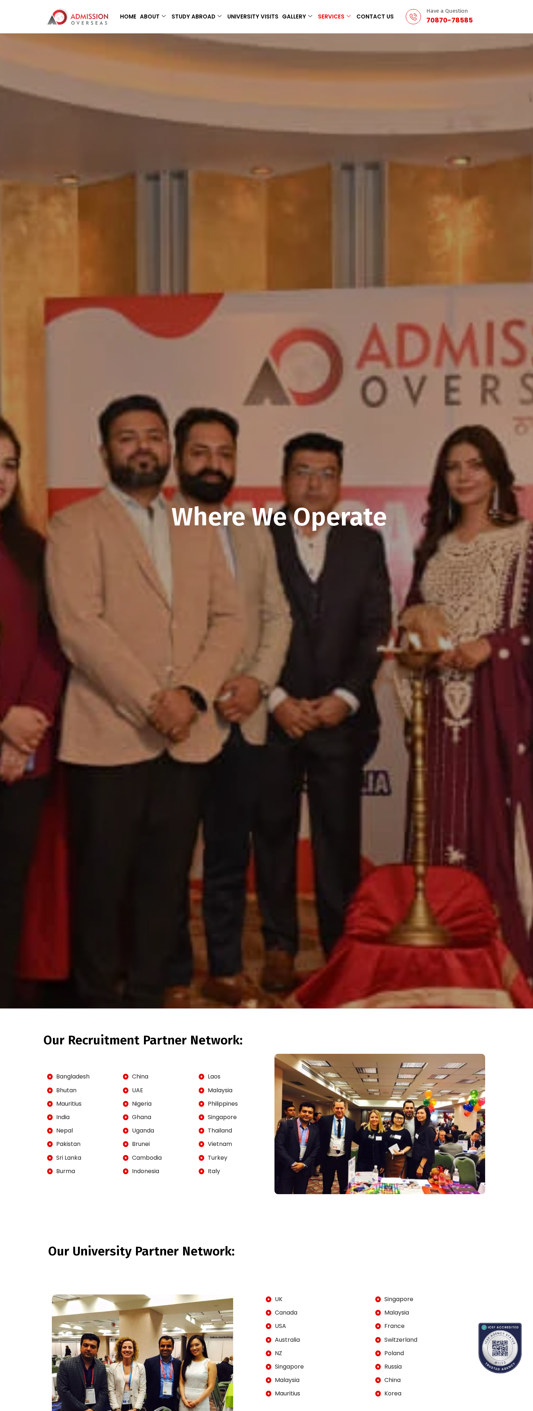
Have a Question (447, 11)
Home (128, 16)
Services (331, 16)
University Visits (252, 16)
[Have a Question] (413, 16)
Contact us (375, 16)
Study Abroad (193, 16)
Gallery (294, 16)
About (150, 16)
